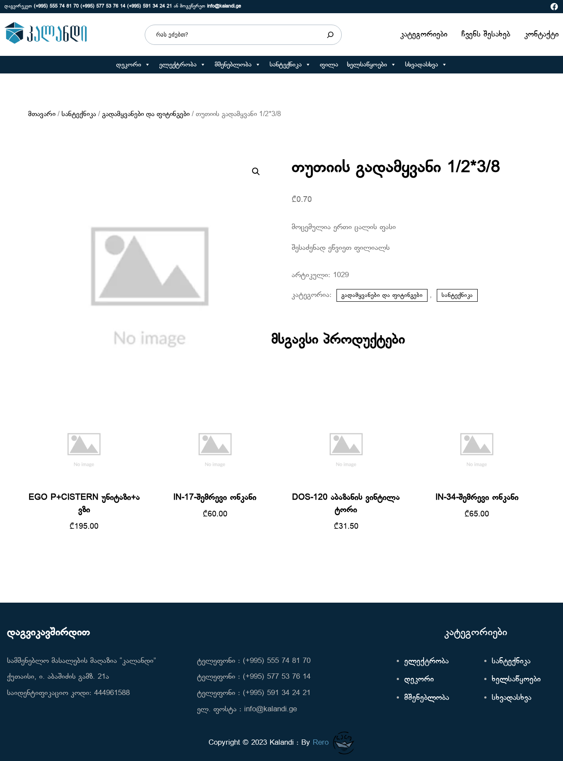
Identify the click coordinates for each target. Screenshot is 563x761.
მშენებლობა (233, 65)
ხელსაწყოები (367, 65)
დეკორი (128, 65)
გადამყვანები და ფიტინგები (146, 114)
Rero (321, 742)
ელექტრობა (178, 65)
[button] (147, 64)
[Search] (330, 34)
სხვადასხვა (421, 65)
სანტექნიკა (286, 65)
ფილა (329, 65)
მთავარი (41, 114)
